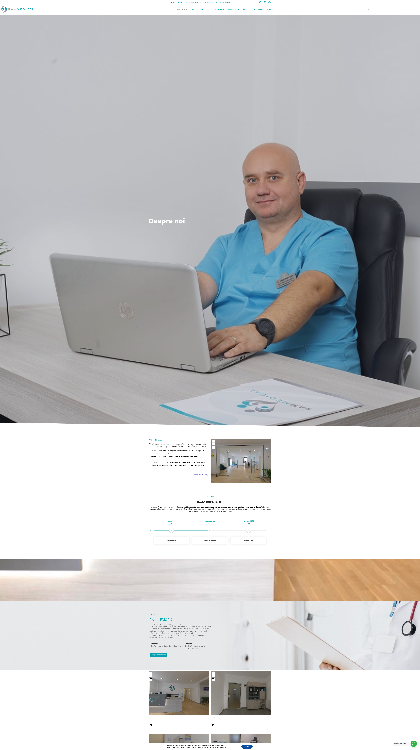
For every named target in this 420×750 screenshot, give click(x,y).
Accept (247, 747)
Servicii (210, 9)
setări (226, 748)
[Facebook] (260, 2)
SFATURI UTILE (233, 9)
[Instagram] (265, 2)
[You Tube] (269, 2)
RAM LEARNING (197, 9)
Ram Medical (182, 9)
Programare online (159, 655)
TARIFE (245, 9)
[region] (241, 461)
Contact (271, 9)
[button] (213, 441)
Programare (258, 9)
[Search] (413, 9)
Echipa (221, 9)
